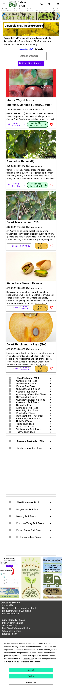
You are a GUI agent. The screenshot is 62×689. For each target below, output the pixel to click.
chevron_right (50, 378)
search (42, 4)
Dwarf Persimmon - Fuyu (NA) (26, 344)
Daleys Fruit (22, 4)
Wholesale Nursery (11, 631)
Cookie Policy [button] (29, 659)
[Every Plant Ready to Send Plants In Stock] (31, 577)
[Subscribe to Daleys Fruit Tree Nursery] (9, 571)
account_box (58, 4)
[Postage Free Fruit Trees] (9, 592)
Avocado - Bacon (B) (20, 161)
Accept (31, 670)
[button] (28, 18)
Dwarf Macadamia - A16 (22, 222)
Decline (31, 676)
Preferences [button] (35, 662)
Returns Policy (9, 633)
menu (4, 4)
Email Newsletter (10, 613)
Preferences (31, 682)
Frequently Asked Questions (16, 610)
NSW (31, 49)
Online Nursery (9, 625)
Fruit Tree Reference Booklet (16, 628)
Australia (23, 49)
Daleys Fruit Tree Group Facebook (19, 608)
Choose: (19, 246)
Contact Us (7, 605)
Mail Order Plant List (12, 622)
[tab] (6, 10)
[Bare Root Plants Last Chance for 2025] (31, 19)
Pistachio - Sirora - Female (24, 283)
